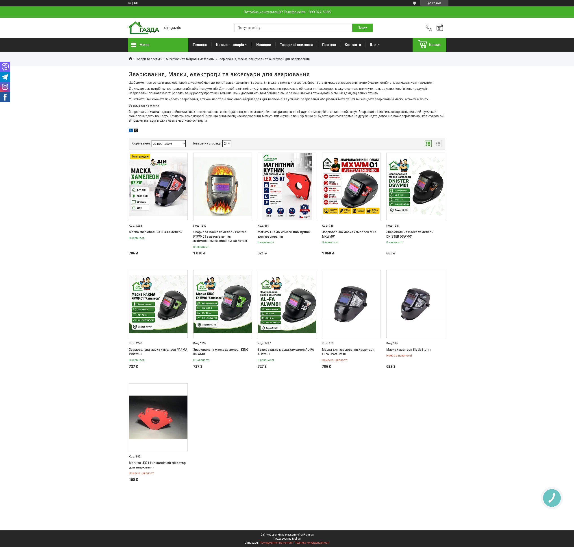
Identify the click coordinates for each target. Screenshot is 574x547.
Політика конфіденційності (312, 542)
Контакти (353, 45)
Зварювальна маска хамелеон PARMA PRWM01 (158, 352)
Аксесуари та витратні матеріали (190, 59)
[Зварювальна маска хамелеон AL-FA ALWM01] (287, 304)
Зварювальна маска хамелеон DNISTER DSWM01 (409, 234)
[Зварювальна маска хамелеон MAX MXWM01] (351, 186)
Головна (200, 45)
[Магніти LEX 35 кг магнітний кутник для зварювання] (287, 186)
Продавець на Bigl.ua (287, 538)
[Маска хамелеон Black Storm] (415, 304)
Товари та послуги (148, 59)
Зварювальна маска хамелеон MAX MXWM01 (349, 234)
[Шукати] (362, 28)
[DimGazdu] (144, 28)
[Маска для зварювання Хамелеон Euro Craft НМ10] (351, 304)
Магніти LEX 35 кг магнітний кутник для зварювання (284, 234)
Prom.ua (308, 534)
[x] (136, 131)
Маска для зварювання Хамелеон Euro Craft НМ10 (348, 352)
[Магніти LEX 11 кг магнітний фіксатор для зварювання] (158, 417)
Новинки (263, 45)
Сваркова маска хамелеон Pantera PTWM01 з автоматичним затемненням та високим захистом (220, 236)
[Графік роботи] (440, 27)
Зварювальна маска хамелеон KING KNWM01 (220, 352)
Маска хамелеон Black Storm (408, 349)
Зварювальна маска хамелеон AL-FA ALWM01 (286, 352)
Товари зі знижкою (296, 45)
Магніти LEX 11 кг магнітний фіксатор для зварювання (157, 465)
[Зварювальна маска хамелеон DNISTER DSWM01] (415, 186)
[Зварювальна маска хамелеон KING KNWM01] (222, 304)
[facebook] (131, 131)
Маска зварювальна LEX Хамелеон (156, 232)
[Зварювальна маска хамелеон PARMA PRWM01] (158, 304)
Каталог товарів (230, 45)
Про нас (329, 45)
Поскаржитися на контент (276, 542)
